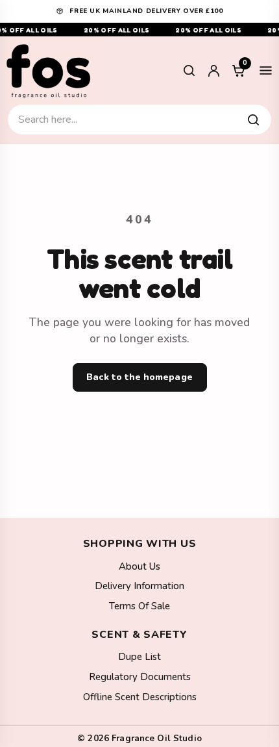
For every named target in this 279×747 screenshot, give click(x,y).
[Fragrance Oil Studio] (48, 70)
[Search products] (253, 120)
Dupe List (139, 656)
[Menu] (265, 70)
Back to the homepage (139, 377)
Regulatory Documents (140, 676)
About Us (139, 566)
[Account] (213, 71)
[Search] (188, 71)
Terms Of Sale (139, 606)
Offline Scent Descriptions (140, 696)
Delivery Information (139, 585)
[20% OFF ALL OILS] (139, 29)
